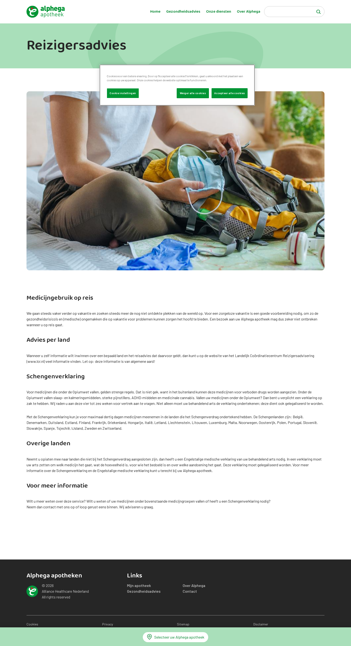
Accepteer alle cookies (229, 93)
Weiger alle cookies (193, 93)
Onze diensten (218, 12)
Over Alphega (248, 12)
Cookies (32, 624)
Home (155, 12)
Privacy (107, 624)
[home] (46, 12)
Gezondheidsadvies (183, 12)
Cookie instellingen (123, 93)
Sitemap (183, 624)
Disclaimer (260, 624)
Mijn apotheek (139, 585)
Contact (190, 591)
